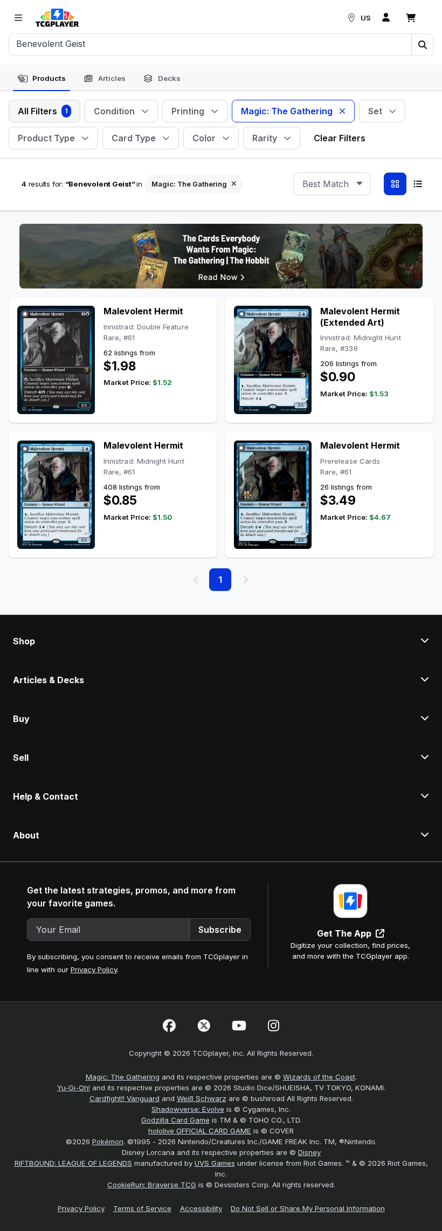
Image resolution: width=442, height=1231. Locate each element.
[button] (422, 45)
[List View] (417, 184)
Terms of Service (142, 1208)
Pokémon (107, 1141)
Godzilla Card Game (175, 1120)
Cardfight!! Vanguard (124, 1098)
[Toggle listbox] (359, 183)
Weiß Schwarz (201, 1098)
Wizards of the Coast (319, 1076)
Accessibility (201, 1208)
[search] (210, 43)
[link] (57, 18)
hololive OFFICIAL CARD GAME (199, 1130)
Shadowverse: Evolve (187, 1109)
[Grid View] (395, 184)
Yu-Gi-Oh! (73, 1087)
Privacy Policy (94, 969)
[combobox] (332, 184)
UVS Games (215, 1163)
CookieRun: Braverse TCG (151, 1184)
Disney (309, 1152)
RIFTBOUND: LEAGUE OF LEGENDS (73, 1163)
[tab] (41, 79)
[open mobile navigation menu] (18, 17)
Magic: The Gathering (123, 1076)
